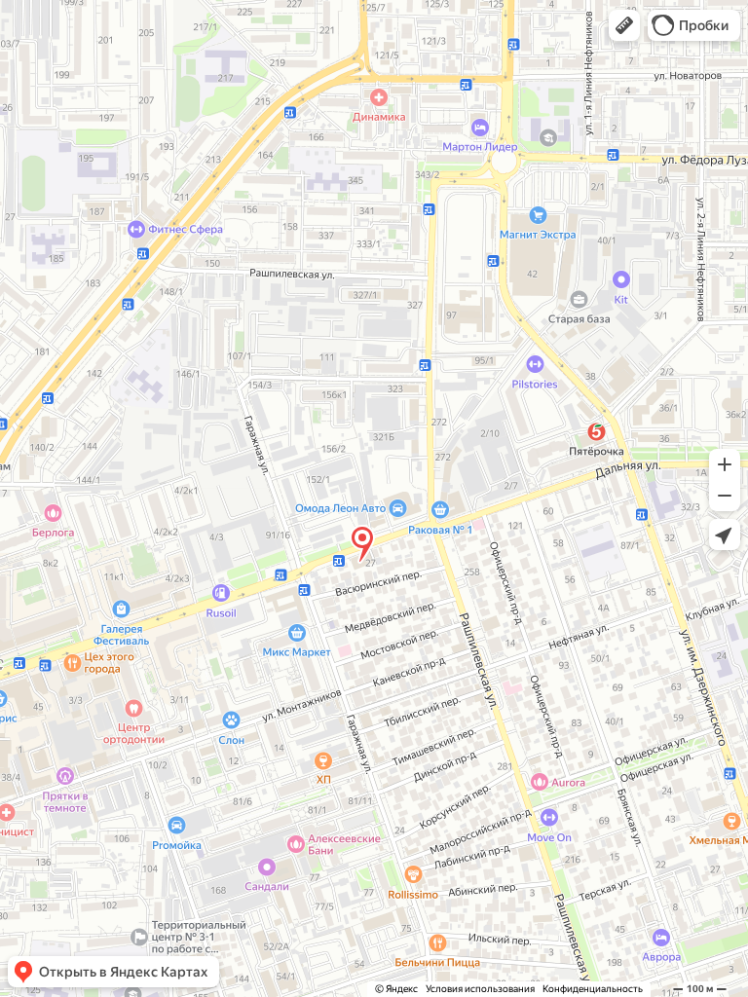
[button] (624, 25)
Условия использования (480, 988)
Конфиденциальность (592, 988)
